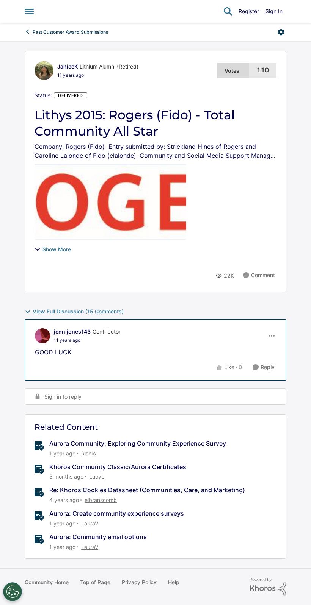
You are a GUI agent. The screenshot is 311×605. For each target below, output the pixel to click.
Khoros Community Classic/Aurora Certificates (117, 467)
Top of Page (95, 582)
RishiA (88, 453)
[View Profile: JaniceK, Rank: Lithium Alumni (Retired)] (44, 70)
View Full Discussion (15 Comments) (78, 311)
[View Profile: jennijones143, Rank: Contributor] (42, 335)
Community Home (47, 582)
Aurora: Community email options (98, 537)
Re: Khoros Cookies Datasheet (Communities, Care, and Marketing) (147, 490)
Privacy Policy (139, 582)
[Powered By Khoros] (268, 587)
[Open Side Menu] (29, 11)
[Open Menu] (281, 32)
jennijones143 (72, 331)
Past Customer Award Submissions (70, 32)
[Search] (227, 11)
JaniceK (67, 66)
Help (173, 582)
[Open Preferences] (12, 591)
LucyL (96, 476)
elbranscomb (101, 500)
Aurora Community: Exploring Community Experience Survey (137, 443)
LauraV (89, 523)
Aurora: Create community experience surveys (116, 513)
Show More (56, 249)
